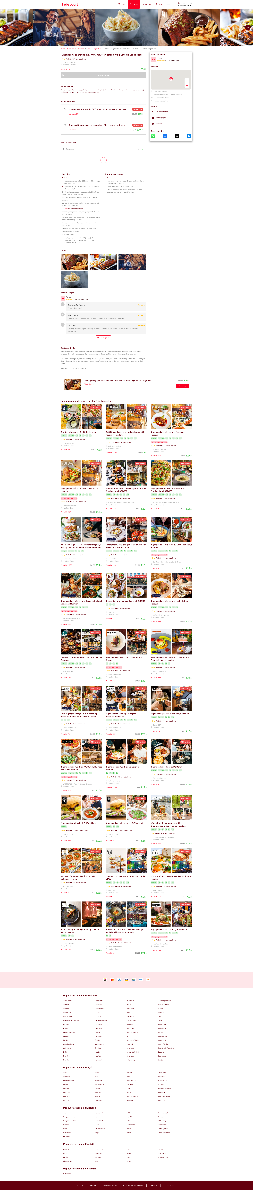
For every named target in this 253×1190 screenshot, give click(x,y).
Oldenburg (162, 1121)
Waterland (162, 1040)
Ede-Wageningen (101, 1020)
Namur (128, 1092)
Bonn (65, 1129)
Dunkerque (99, 1149)
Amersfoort (67, 1012)
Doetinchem (99, 1009)
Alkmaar (66, 1005)
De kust (66, 1100)
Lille (96, 1161)
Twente (161, 1012)
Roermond (130, 1048)
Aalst (65, 1073)
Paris (128, 1157)
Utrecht (161, 1020)
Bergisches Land (69, 1117)
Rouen (160, 1149)
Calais (65, 1157)
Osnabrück (162, 1125)
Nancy (128, 1153)
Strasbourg (162, 1153)
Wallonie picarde (164, 1096)
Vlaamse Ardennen (165, 1088)
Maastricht (130, 1016)
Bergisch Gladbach (69, 1121)
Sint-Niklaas (162, 1080)
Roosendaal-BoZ (132, 1052)
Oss (127, 1036)
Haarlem (98, 1052)
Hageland (98, 1080)
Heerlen (98, 1056)
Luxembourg (130, 1080)
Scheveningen (131, 1060)
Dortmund (67, 1133)
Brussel (66, 1088)
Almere (66, 1009)
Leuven (129, 1073)
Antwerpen (67, 1076)
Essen (97, 1125)
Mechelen (130, 1084)
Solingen (66, 1137)
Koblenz (129, 1113)
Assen (65, 1028)
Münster (161, 1117)
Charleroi (66, 1096)
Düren (97, 1117)
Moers (128, 1129)
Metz (128, 1149)
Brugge (65, 1084)
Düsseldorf (99, 1121)
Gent (96, 1076)
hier (66, 209)
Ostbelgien (162, 1073)
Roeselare (161, 1076)
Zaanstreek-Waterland (166, 1048)
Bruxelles (66, 1092)
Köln (128, 1121)
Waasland (161, 1092)
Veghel (160, 1032)
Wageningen (162, 1036)
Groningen (98, 1048)
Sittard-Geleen (163, 1005)
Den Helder (99, 1001)
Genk (97, 1073)
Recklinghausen (163, 1129)
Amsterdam (67, 1016)
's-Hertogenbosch (164, 1001)
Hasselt (97, 1088)
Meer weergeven (103, 338)
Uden (160, 1016)
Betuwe (66, 1036)
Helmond (98, 1060)
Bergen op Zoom (69, 1032)
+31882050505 (170, 1186)
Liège (128, 1076)
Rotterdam (130, 1056)
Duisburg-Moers (101, 1113)
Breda (65, 1040)
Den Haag (66, 1060)
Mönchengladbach (164, 1113)
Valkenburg (162, 1024)
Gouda (97, 1040)
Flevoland (98, 1032)
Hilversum (130, 1001)
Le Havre (98, 1157)
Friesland (98, 1036)
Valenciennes (163, 1157)
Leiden (128, 1012)
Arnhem (66, 1024)
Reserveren (182, 386)
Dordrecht (98, 1012)
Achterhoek (67, 1001)
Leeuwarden (130, 1009)
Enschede (98, 1028)
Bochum (66, 1125)
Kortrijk (97, 1096)
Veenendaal (162, 1028)
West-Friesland (163, 1044)
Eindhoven (98, 1024)
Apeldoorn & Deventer (71, 1020)
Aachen (66, 1113)
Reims (128, 1161)
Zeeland (161, 1052)
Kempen (98, 1092)
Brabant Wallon (69, 1080)
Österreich (67, 1174)
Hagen (97, 1133)
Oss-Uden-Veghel (132, 1040)
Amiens (66, 1149)
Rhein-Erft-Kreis (164, 1133)
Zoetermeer (162, 1056)
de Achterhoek (68, 1044)
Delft (65, 1052)
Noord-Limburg (132, 1032)
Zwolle (160, 1060)
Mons (128, 1088)
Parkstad (129, 1044)
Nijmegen (129, 1024)
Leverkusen (130, 1125)
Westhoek (162, 1100)
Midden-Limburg (132, 1020)
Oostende (130, 1100)
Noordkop (130, 1028)
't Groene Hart (100, 1044)
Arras (65, 1153)
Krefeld (129, 1117)
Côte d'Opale (68, 1161)
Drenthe (98, 1016)
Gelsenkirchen (100, 1129)
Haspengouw (99, 1084)
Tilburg (160, 1009)
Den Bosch (67, 1056)
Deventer (98, 1005)
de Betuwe (67, 1048)
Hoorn (128, 1005)
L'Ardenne (98, 1100)
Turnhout (161, 1084)
